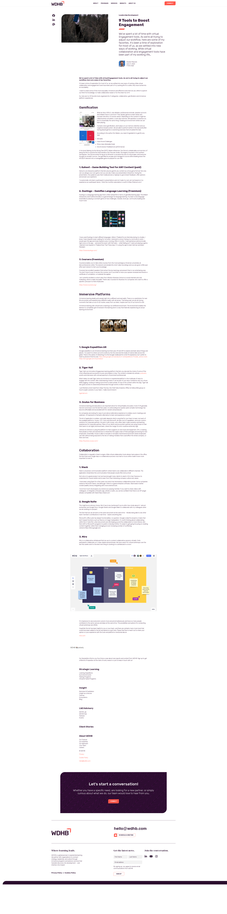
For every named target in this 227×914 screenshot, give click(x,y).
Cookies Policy (70, 873)
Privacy (81, 754)
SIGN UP (118, 874)
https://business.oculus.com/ (88, 441)
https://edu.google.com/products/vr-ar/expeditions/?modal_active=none (123, 357)
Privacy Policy (56, 873)
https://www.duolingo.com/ (88, 250)
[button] (145, 856)
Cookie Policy (83, 757)
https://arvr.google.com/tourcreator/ (91, 359)
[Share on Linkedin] (54, 20)
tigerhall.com (83, 393)
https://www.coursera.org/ (87, 285)
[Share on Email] (54, 24)
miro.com (82, 636)
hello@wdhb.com (85, 761)
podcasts (143, 373)
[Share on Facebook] (54, 15)
